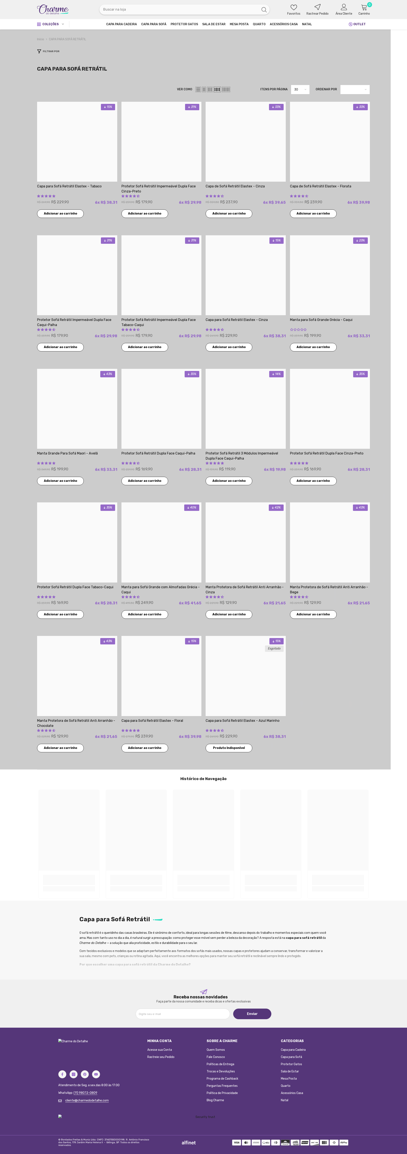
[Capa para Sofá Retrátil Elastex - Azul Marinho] (246, 676)
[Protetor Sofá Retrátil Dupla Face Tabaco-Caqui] (77, 542)
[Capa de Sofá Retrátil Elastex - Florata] (330, 142)
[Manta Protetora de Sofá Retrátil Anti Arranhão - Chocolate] (77, 676)
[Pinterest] (85, 1074)
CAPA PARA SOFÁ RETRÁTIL (67, 39)
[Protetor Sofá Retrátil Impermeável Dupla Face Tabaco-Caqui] (161, 275)
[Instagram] (74, 1074)
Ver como (184, 89)
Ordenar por (326, 89)
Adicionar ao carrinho (60, 213)
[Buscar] (184, 9)
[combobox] (179, 9)
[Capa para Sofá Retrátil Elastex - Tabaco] (77, 142)
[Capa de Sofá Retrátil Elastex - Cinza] (246, 142)
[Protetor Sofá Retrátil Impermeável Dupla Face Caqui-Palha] (77, 275)
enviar (252, 1014)
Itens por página (274, 89)
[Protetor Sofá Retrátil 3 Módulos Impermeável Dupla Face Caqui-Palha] (246, 409)
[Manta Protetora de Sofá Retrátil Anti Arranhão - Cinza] (246, 542)
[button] (198, 89)
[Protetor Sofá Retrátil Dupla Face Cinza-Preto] (330, 409)
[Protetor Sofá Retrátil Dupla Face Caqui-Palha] (161, 409)
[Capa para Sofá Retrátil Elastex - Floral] (161, 676)
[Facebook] (62, 1074)
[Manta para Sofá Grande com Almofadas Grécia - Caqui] (161, 542)
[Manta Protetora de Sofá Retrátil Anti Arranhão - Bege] (330, 542)
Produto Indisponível (229, 748)
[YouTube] (96, 1074)
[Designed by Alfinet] (188, 1142)
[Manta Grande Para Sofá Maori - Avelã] (77, 409)
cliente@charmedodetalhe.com (87, 1100)
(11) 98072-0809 (85, 1093)
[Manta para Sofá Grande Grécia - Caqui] (330, 275)
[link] (69, 880)
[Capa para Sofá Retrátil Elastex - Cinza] (246, 275)
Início (40, 39)
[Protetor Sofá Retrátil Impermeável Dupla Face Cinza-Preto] (161, 142)
